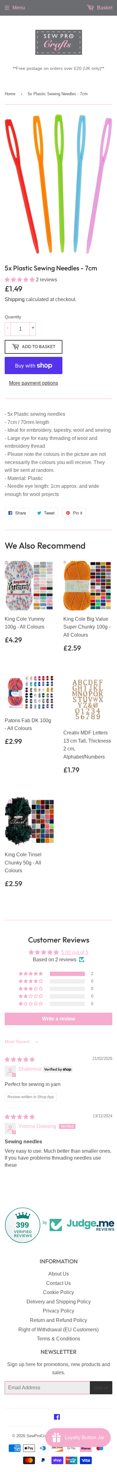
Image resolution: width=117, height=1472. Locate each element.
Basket (104, 7)
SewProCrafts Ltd (42, 1435)
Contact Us (58, 1283)
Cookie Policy (58, 1292)
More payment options (33, 383)
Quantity (13, 316)
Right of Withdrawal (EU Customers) (58, 1329)
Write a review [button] (58, 1018)
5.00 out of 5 (74, 952)
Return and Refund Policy (58, 1320)
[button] (20, 279)
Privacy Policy (58, 1310)
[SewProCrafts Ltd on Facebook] (57, 1417)
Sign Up (101, 1388)
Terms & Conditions (58, 1338)
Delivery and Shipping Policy (59, 1301)
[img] (20, 1059)
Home (10, 93)
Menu (18, 7)
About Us (58, 1273)
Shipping (15, 299)
